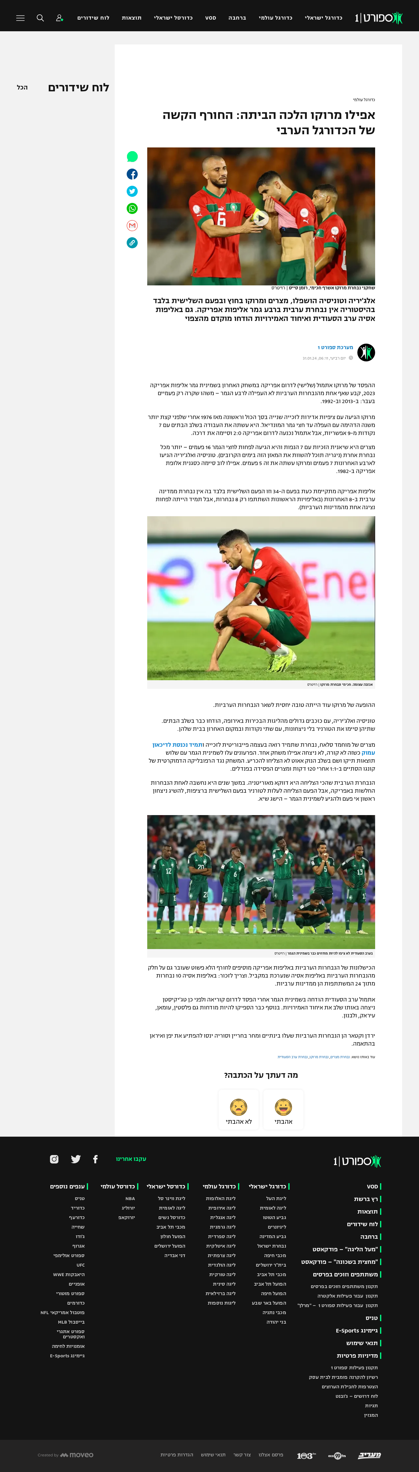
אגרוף (78, 1246)
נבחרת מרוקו (319, 1057)
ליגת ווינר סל (171, 1198)
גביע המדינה (272, 1236)
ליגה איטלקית (221, 1246)
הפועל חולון (172, 1236)
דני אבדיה (174, 1255)
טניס (372, 1318)
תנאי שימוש (362, 1343)
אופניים (77, 1284)
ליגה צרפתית (222, 1255)
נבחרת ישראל (271, 1246)
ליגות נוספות (222, 1303)
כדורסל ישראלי (173, 18)
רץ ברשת (366, 1199)
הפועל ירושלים (169, 1246)
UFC (81, 1265)
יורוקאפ (126, 1217)
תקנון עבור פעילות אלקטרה (347, 1295)
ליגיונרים (277, 1227)
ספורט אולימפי (69, 1255)
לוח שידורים (93, 18)
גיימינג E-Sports (357, 1330)
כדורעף (77, 1217)
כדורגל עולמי (276, 18)
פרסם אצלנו (270, 1454)
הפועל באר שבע (269, 1303)
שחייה (78, 1227)
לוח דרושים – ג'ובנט (357, 1396)
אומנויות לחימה (68, 1346)
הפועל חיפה (273, 1293)
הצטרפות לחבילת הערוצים (350, 1386)
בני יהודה (276, 1322)
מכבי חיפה (275, 1255)
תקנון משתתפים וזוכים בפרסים (344, 1286)
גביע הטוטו (274, 1217)
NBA (130, 1198)
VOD (210, 18)
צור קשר (241, 1454)
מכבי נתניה (274, 1312)
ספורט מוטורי (70, 1293)
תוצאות (132, 18)
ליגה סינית (224, 1284)
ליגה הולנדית (222, 1265)
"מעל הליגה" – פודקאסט (345, 1249)
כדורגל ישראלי (324, 18)
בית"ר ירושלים (271, 1265)
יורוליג (128, 1208)
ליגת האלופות (221, 1198)
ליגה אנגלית (223, 1217)
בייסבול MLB (71, 1322)
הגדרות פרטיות (176, 1454)
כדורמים (76, 1303)
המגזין (371, 1415)
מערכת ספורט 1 (335, 347)
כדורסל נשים (171, 1217)
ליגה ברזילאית (221, 1293)
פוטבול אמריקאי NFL (62, 1312)
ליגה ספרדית (222, 1236)
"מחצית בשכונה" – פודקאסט (339, 1262)
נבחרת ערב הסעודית (293, 1057)
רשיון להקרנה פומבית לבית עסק (343, 1377)
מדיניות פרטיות (357, 1355)
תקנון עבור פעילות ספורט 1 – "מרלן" (338, 1305)
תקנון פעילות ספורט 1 (354, 1367)
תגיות (371, 1405)
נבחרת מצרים (340, 1057)
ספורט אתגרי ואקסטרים (71, 1334)
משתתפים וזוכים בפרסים (345, 1274)
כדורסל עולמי (118, 1186)
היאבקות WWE (69, 1274)
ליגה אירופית (222, 1208)
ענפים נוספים (67, 1186)
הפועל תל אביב (270, 1284)
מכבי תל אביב (271, 1274)
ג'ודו (80, 1236)
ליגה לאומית (273, 1208)
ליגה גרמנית (223, 1227)
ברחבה (237, 18)
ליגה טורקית (222, 1274)
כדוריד (78, 1208)
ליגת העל (276, 1198)
